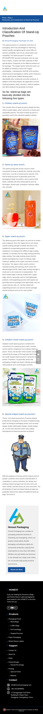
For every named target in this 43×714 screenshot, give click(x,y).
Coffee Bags (14, 625)
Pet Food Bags (15, 629)
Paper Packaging (14, 637)
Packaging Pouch (14, 619)
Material (13, 675)
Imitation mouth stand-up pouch (19, 340)
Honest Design (13, 662)
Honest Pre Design (17, 665)
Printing (11, 669)
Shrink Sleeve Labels (16, 641)
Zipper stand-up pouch (15, 236)
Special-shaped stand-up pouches (20, 414)
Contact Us (12, 650)
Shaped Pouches (16, 633)
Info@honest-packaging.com (21, 685)
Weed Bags (14, 622)
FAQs (10, 658)
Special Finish (15, 672)
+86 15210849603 (17, 689)
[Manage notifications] (4, 709)
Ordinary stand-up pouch (16, 103)
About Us (11, 654)
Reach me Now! (16, 569)
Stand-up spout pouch (14, 164)
